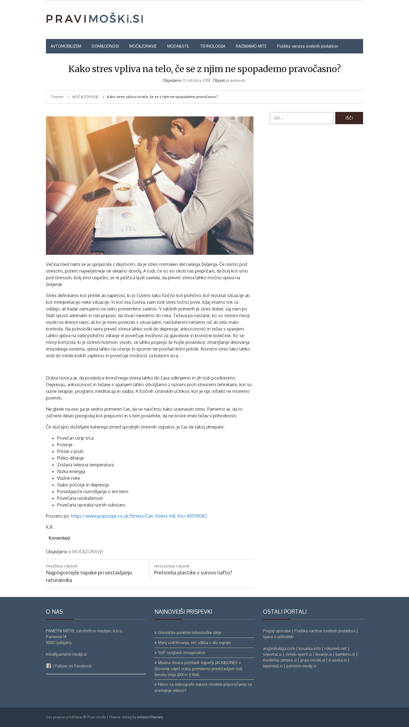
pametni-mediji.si (301, 666)
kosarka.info (310, 648)
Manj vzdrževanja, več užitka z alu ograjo (194, 642)
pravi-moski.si (312, 660)
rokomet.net (335, 648)
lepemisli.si (273, 666)
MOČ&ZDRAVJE (143, 46)
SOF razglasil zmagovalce (181, 652)
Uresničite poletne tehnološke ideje (189, 632)
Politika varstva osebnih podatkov (307, 46)
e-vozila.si (338, 660)
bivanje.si (324, 654)
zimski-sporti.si (298, 654)
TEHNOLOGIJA (212, 46)
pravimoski (235, 80)
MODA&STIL (178, 46)
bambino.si (345, 654)
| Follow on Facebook (71, 666)
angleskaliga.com (279, 648)
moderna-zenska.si (280, 660)
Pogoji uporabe (277, 630)
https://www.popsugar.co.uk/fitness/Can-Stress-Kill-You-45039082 (139, 516)
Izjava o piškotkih (278, 636)
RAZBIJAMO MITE (251, 46)
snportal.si (272, 654)
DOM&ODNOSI (105, 46)
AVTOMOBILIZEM (66, 46)
